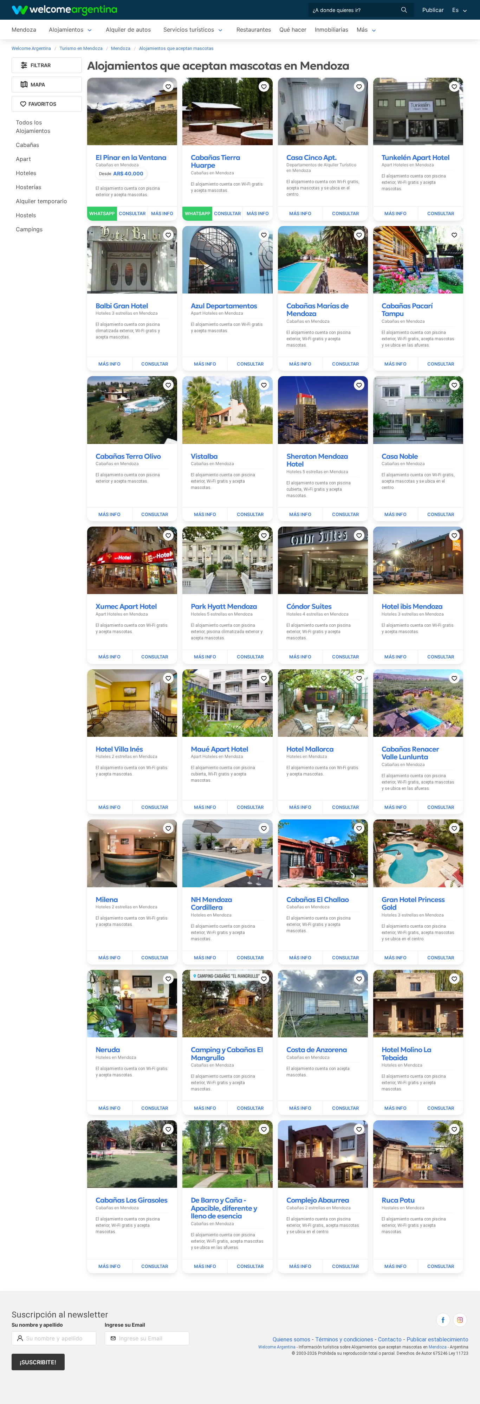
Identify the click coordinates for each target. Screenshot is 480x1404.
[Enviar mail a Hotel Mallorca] (345, 807)
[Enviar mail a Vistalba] (250, 515)
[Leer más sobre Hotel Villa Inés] (109, 807)
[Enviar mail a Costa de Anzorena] (345, 1108)
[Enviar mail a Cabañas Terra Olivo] (154, 515)
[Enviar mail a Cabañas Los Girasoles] (154, 1267)
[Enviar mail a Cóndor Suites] (345, 657)
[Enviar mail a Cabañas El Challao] (345, 958)
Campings (29, 229)
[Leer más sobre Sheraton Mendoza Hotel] (300, 515)
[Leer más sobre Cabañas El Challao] (300, 958)
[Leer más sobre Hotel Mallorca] (300, 807)
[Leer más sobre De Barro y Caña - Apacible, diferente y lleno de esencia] (205, 1267)
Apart (23, 159)
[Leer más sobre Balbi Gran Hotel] (109, 364)
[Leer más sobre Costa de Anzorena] (300, 1108)
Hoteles (26, 173)
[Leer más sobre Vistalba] (205, 515)
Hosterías (28, 187)
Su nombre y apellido (37, 1325)
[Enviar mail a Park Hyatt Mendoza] (250, 657)
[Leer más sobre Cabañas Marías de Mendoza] (300, 364)
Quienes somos (291, 1339)
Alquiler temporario (41, 201)
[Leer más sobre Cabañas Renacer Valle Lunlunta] (396, 807)
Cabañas (27, 145)
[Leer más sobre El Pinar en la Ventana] (162, 214)
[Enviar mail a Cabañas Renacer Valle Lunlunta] (440, 807)
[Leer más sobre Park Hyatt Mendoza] (205, 657)
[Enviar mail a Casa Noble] (440, 515)
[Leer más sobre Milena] (109, 958)
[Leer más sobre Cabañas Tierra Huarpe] (258, 214)
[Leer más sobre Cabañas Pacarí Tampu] (396, 364)
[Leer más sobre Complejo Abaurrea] (300, 1267)
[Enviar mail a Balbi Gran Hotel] (154, 364)
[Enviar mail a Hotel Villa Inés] (154, 807)
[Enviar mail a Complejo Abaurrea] (345, 1267)
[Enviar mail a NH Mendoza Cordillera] (250, 958)
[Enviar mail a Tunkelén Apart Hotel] (440, 214)
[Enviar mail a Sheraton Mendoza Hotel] (345, 515)
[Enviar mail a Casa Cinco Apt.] (345, 214)
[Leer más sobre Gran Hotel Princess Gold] (396, 958)
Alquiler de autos (128, 29)
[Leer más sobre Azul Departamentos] (205, 364)
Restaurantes (253, 29)
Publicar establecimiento (437, 1339)
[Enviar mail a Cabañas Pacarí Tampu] (440, 364)
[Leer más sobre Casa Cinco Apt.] (300, 214)
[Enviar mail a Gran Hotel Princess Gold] (440, 958)
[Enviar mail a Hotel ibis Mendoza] (440, 657)
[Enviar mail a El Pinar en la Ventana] (132, 214)
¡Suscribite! (38, 1362)
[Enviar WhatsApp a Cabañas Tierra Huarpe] (197, 214)
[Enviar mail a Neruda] (154, 1108)
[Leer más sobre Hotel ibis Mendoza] (396, 657)
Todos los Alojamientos (33, 127)
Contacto (390, 1339)
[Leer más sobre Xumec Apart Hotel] (109, 657)
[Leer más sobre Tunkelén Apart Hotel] (396, 214)
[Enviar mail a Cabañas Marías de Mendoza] (345, 364)
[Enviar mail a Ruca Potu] (440, 1267)
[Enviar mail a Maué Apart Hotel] (250, 807)
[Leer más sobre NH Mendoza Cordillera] (205, 958)
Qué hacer (292, 29)
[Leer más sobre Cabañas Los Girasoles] (109, 1267)
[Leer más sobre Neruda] (109, 1108)
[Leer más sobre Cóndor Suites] (300, 657)
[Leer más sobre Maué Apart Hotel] (205, 807)
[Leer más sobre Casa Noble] (396, 515)
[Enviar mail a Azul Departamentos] (250, 364)
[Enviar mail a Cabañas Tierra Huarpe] (228, 214)
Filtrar (41, 65)
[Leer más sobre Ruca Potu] (396, 1267)
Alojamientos (66, 29)
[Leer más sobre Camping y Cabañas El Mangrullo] (205, 1108)
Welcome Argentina (277, 1347)
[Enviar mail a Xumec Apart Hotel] (154, 657)
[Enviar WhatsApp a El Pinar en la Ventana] (102, 214)
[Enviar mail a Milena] (154, 958)
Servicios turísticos (188, 29)
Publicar (433, 9)
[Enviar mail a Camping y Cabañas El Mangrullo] (250, 1108)
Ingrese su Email (125, 1325)
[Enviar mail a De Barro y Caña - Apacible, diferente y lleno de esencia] (250, 1267)
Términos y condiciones (344, 1339)
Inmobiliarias (331, 29)
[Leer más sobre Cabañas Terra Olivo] (109, 515)
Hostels (26, 215)
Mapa (38, 85)
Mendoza (24, 29)
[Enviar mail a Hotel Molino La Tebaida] (440, 1108)
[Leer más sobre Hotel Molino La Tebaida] (396, 1108)
